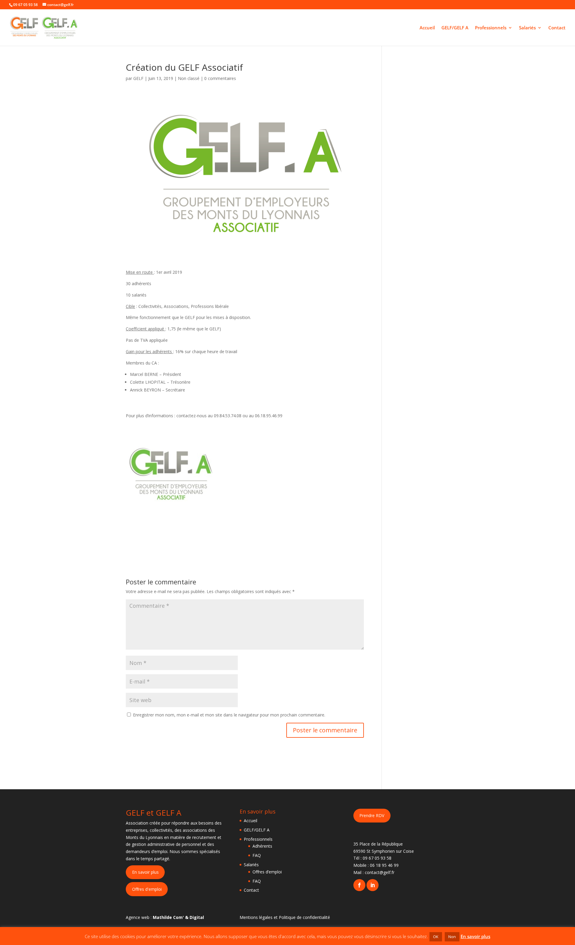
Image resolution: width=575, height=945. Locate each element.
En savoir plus (145, 872)
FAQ (256, 855)
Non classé (188, 78)
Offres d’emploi (267, 872)
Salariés (527, 28)
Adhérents (262, 846)
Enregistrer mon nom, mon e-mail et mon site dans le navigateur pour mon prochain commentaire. (229, 715)
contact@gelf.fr (379, 872)
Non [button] (452, 936)
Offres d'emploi (147, 889)
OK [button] (435, 936)
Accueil (427, 28)
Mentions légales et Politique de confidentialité (285, 917)
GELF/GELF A (454, 28)
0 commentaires (220, 78)
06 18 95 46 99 (384, 865)
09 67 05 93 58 (377, 858)
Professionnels (490, 28)
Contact (556, 28)
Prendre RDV (371, 815)
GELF (138, 78)
